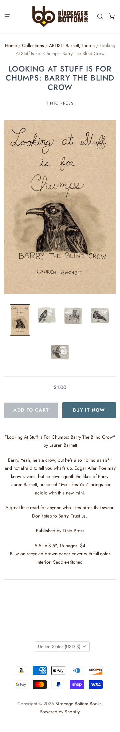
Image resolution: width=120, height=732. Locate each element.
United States (59, 646)
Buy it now (89, 410)
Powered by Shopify (59, 711)
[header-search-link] (100, 16)
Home (11, 45)
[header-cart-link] (111, 16)
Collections (33, 45)
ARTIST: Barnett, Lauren (72, 45)
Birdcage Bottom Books (78, 703)
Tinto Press (60, 103)
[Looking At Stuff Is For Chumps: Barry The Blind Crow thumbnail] (20, 320)
